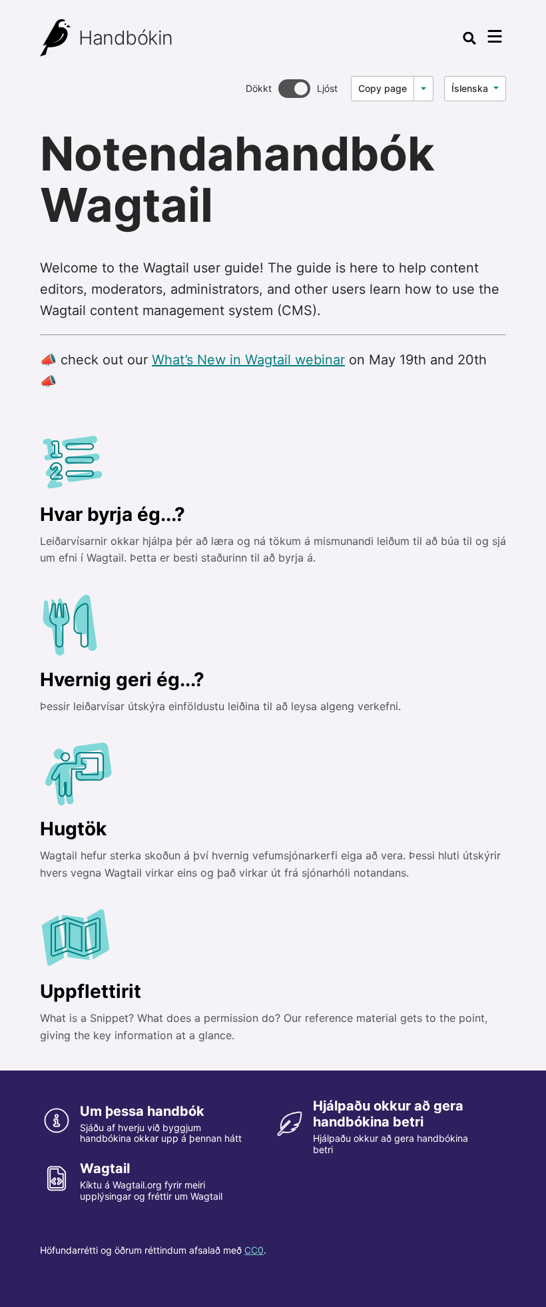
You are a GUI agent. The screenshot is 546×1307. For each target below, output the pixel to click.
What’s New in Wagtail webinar (248, 360)
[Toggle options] (423, 88)
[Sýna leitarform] (469, 38)
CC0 (254, 1250)
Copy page (382, 88)
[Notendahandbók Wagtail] (56, 38)
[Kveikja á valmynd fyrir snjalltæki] (495, 36)
